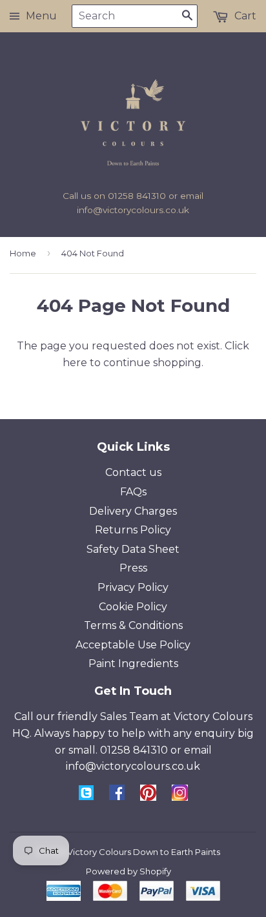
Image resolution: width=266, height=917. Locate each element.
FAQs (133, 492)
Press (133, 568)
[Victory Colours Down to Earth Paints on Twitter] (86, 796)
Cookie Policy (133, 607)
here (75, 362)
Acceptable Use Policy (133, 645)
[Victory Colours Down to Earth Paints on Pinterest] (148, 797)
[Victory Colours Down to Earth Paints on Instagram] (180, 797)
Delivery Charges (133, 511)
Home (23, 253)
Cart (244, 16)
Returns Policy (133, 530)
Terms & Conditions (133, 625)
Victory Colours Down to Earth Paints (143, 852)
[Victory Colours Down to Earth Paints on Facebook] (117, 796)
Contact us (133, 472)
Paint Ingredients (133, 663)
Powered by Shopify (128, 871)
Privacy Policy (133, 587)
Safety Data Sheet (133, 549)
